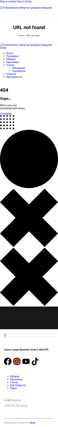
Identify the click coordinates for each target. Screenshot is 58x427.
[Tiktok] (35, 361)
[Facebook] (8, 361)
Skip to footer (24, 1)
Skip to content (8, 1)
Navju (32, 422)
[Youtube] (26, 361)
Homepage (6, 113)
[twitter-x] (1, 82)
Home (21, 35)
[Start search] (56, 13)
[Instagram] (17, 361)
